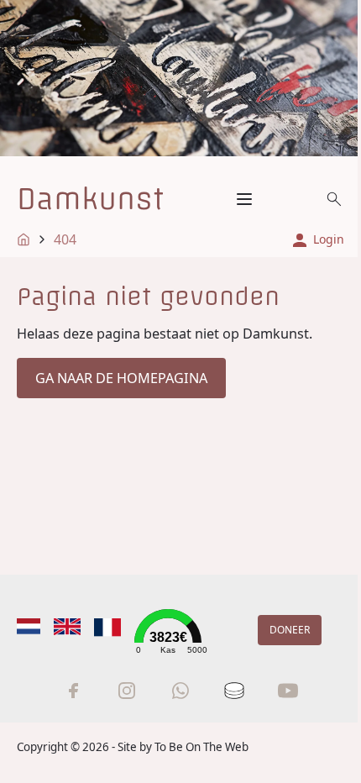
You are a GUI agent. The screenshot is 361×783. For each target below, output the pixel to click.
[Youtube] (288, 690)
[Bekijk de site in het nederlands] (28, 626)
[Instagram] (127, 690)
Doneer (289, 630)
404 (65, 239)
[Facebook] (73, 690)
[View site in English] (67, 626)
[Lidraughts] (234, 690)
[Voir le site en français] (107, 627)
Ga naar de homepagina (121, 378)
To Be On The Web (201, 746)
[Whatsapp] (180, 690)
